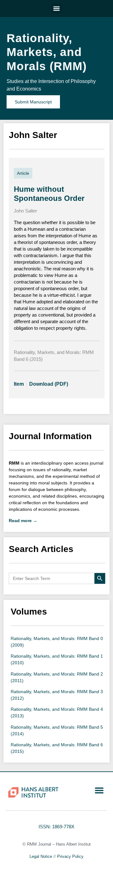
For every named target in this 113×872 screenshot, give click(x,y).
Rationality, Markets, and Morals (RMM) (47, 52)
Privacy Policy (70, 856)
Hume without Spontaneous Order (49, 193)
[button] (56, 8)
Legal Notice (41, 856)
